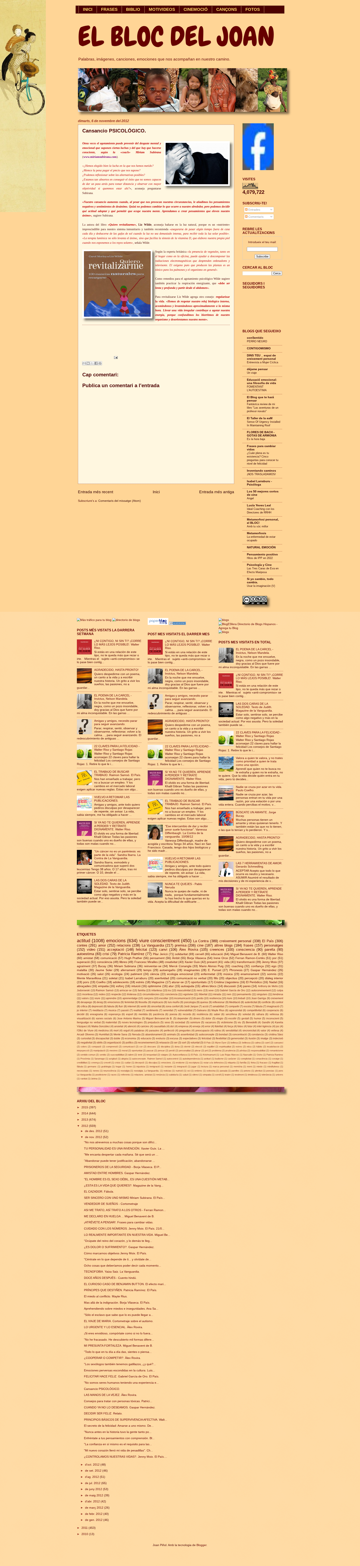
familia (141, 990)
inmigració (155, 1066)
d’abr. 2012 (93, 1501)
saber (217, 1014)
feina (253, 1062)
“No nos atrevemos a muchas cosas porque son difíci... (120, 1142)
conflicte (266, 1002)
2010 (85, 1534)
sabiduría (173, 1074)
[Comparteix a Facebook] (96, 363)
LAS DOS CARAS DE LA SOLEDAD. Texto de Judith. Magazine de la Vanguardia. (112, 884)
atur (171, 986)
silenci (195, 1074)
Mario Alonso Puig (211, 966)
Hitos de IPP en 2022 (260, 558)
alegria (124, 1058)
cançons (148, 998)
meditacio (98, 1010)
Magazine (157, 982)
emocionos (114, 1002)
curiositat (86, 1038)
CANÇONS (226, 9)
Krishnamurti (209, 1054)
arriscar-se (126, 990)
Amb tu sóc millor (257, 526)
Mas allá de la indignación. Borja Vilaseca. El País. (117, 1302)
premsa (180, 945)
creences (217, 950)
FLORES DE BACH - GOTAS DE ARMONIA (261, 434)
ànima (94, 1078)
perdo (200, 998)
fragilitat (276, 1062)
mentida (143, 1014)
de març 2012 (94, 1507)
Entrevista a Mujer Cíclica (262, 362)
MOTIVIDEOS (162, 9)
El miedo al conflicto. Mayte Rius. (106, 1296)
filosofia (143, 1002)
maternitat (111, 1022)
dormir (187, 1046)
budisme (219, 1058)
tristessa (131, 994)
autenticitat (251, 1002)
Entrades (254, 209)
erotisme (180, 1062)
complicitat (246, 1058)
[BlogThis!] (88, 363)
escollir (232, 1018)
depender (182, 1018)
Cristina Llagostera (226, 982)
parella (270, 950)
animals (171, 1034)
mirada (217, 994)
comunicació (108, 958)
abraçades (84, 986)
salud (185, 1074)
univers (279, 1074)
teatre (228, 1074)
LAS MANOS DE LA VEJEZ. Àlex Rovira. (110, 1395)
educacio (146, 1038)
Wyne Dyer (220, 1042)
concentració (239, 1034)
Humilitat (104, 1034)
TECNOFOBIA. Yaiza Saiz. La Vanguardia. (112, 1271)
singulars (262, 994)
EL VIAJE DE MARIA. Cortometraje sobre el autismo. (118, 1321)
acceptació (115, 950)
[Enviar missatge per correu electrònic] (115, 357)
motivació (83, 974)
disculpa (153, 1062)
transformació (246, 962)
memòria (238, 1066)
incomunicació (182, 998)
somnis (271, 974)
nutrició (179, 1070)
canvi (163, 950)
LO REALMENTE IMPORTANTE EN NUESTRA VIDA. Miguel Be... (127, 1234)
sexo (167, 1022)
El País (268, 941)
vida (227, 962)
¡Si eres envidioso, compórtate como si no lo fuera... (118, 1333)
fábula (258, 1006)
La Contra (201, 941)
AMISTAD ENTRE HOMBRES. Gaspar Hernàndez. (117, 1173)
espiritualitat (225, 1046)
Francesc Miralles (146, 962)
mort (116, 1030)
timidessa (253, 1074)
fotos (240, 1026)
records (187, 1014)
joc (277, 1026)
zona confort (173, 1006)
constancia (257, 1034)
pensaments (244, 994)
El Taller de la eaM (259, 418)
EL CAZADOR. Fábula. (99, 1191)
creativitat (171, 962)
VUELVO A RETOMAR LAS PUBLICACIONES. (112, 799)
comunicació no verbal (191, 978)
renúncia (160, 1074)
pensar (161, 1050)
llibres (123, 962)
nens (199, 990)
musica (112, 1010)
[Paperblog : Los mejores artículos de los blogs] (158, 623)
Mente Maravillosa (89, 978)
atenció (132, 1026)
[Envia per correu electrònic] (84, 363)
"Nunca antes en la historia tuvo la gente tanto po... (117, 1432)
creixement (277, 998)
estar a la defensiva (214, 1062)
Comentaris (256, 216)
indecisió (278, 1038)
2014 (85, 1113)
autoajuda (187, 986)
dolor (208, 1018)
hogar (118, 1066)
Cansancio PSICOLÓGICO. (102, 1388)
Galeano (202, 1010)
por (274, 958)
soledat (246, 1014)
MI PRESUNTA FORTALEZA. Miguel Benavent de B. (118, 1345)
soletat (113, 978)
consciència (104, 962)
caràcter (232, 1058)
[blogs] (224, 632)
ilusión (252, 1038)
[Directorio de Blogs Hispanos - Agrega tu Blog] (251, 628)
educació (217, 954)
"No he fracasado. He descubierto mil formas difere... (119, 1339)
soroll (218, 1074)
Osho (259, 1054)
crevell (107, 1062)
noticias (167, 1070)
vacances (210, 1022)
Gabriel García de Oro (232, 990)
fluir (121, 1006)
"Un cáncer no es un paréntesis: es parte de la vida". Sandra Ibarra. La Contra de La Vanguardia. (117, 855)
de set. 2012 (93, 1470)
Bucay (102, 966)
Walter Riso (275, 954)
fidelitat (219, 1026)
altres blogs (223, 945)
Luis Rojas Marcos (229, 1054)
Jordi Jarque (191, 1006)
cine (200, 945)
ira (169, 990)
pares (247, 986)
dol (172, 1026)
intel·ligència (264, 1026)
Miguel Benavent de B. (245, 954)
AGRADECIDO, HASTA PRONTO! (116, 669)
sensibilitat (232, 1030)
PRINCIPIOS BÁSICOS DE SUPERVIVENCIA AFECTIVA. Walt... (125, 1419)
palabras (139, 1030)
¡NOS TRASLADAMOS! (261, 474)
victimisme (227, 1022)
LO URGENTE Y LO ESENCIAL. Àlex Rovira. (113, 1327)
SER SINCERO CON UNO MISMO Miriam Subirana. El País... (124, 1197)
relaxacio (164, 1042)
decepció (139, 1062)
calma (258, 1042)
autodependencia (191, 1058)
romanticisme (276, 1050)
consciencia (245, 950)
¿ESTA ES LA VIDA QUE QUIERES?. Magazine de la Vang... (123, 1185)
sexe (211, 990)
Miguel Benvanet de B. (159, 1018)
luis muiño (174, 1002)
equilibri (211, 1046)
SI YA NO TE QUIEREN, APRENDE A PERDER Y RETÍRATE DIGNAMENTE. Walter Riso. (117, 826)
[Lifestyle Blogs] (177, 623)
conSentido (255, 337)
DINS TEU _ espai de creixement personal (261, 357)
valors (85, 998)
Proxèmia (85, 1058)
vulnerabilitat (185, 1010)
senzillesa (231, 1014)
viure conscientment (159, 940)
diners (196, 1018)
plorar (198, 1050)
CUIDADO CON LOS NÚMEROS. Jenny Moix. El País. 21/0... (124, 1228)
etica (249, 1046)
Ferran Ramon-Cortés (250, 958)
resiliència (202, 1014)
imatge (264, 1038)
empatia (103, 986)
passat (149, 1050)
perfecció (169, 1030)
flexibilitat (221, 1038)
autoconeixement (261, 990)
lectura (204, 1066)
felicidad (206, 1038)
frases (248, 945)
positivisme (101, 1074)
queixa (204, 1002)
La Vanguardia (153, 945)
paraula (223, 1070)
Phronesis (235, 970)
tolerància (266, 1074)
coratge (276, 1058)
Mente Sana (121, 1034)
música (228, 974)
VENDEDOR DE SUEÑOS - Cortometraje (111, 1203)
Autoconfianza (179, 1054)
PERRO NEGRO (257, 341)
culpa (280, 990)
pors (86, 982)
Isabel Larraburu (136, 978)
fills (216, 978)
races (114, 1074)
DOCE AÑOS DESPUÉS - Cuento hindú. (110, 1277)
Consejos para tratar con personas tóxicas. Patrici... (118, 1401)
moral (125, 1050)
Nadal (273, 982)
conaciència (261, 1058)
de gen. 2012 (94, 1520)
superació (83, 962)
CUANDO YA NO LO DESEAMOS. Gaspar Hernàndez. (119, 1407)
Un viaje (252, 372)
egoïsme (188, 994)
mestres (113, 1050)
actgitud (113, 1058)
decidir (81, 1014)
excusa (174, 1038)
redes (102, 994)
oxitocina (210, 1070)
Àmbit (176, 958)
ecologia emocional (180, 974)
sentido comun (87, 1054)
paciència (158, 1014)
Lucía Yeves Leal (259, 505)
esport (129, 1014)
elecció (198, 1046)
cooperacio (272, 1010)
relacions (124, 945)
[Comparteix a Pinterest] (100, 363)
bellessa (246, 1042)
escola (247, 1006)
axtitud (207, 1058)
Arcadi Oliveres (85, 1034)
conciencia (171, 994)
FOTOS (252, 9)
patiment (136, 974)
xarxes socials (104, 1018)
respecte (116, 994)
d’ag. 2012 (92, 1476)
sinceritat (156, 1006)
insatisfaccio (273, 1046)
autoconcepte (206, 1034)
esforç (120, 986)
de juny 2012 (94, 1489)
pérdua (243, 1050)
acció (205, 1006)
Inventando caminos (261, 470)
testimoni (239, 1074)
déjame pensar (257, 369)
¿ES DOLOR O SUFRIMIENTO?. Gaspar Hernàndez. (119, 1247)
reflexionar (218, 1002)
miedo (259, 1066)
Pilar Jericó (160, 954)
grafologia (106, 1066)
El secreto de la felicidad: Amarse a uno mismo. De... (119, 1425)
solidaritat (181, 954)
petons (247, 1070)
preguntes (185, 1030)
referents (125, 1074)
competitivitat (254, 1010)
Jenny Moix (269, 962)
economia (130, 1038)
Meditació (234, 1002)
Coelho (101, 982)
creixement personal (235, 941)
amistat (88, 958)
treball (241, 998)
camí (267, 1042)
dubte (117, 1038)
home (129, 1066)
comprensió (112, 1046)
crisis (117, 1062)
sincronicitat (249, 1030)
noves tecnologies (132, 1022)
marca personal (221, 1066)
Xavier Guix (192, 962)
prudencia (230, 1050)
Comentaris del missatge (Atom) (119, 500)
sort (184, 1042)
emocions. (166, 1062)
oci (188, 1070)
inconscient (272, 1018)
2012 (85, 1125)
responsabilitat (258, 1050)
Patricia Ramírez (131, 954)
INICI (87, 9)
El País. (195, 1054)
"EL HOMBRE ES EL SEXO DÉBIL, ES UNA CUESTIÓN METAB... (127, 1179)
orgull (126, 1030)
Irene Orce (221, 958)
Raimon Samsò (105, 990)
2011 (85, 1527)
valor (263, 1030)
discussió (230, 986)
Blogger (201, 1545)
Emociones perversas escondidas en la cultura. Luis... (119, 1370)
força (230, 1026)
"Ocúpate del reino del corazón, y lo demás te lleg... (118, 1240)
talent (131, 1054)
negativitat (86, 1042)
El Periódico (254, 982)
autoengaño (167, 970)
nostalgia (125, 1070)
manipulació (99, 1050)
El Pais (207, 1042)
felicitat (141, 950)
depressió (97, 1006)
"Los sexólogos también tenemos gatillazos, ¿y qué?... (120, 1364)
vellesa (275, 1030)
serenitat (168, 1010)
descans (151, 1046)
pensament (157, 958)
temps (147, 970)
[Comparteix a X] (92, 363)
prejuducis (154, 1022)
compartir (234, 1006)
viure (97, 998)
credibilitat (82, 1062)
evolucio (160, 1038)
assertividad (187, 1034)
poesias (270, 1070)
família (243, 1062)
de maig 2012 (94, 1495)
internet (132, 1006)
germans (92, 1066)
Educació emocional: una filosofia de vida (262, 381)
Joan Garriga (258, 998)
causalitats (160, 1026)
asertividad (162, 978)
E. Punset (214, 970)
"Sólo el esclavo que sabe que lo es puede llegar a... (118, 1314)
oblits (100, 1042)
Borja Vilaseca (196, 958)
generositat (237, 1038)
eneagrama (96, 1014)
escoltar (163, 998)
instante (168, 1066)
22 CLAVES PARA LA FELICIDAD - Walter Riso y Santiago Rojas (117, 748)
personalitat (185, 1050)
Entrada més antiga (216, 492)
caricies (144, 1026)
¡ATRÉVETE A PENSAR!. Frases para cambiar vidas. (118, 1222)
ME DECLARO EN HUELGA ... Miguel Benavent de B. (119, 1216)
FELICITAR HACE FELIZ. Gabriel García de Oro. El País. (121, 1376)
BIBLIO (133, 9)
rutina (217, 1030)
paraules (154, 1030)
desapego (86, 1002)
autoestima (85, 954)
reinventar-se (152, 966)
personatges (273, 945)
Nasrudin (247, 1054)
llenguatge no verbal (89, 1022)
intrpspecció (83, 1050)
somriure (195, 1022)
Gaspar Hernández (263, 970)
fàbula (80, 1066)
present (212, 962)
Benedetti (251, 1022)
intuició (136, 986)
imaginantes (192, 970)
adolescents (121, 982)
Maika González (100, 1026)
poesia (173, 1014)
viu (239, 1022)
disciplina (165, 1046)
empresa (183, 1026)
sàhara (260, 1014)
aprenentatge (130, 998)
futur (250, 1026)
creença (95, 1062)
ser (176, 1042)
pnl (206, 1050)
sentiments (152, 1010)
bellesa (234, 1042)
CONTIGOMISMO (259, 348)
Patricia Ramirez (274, 1054)
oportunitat (137, 1050)
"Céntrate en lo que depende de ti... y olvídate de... (117, 1259)
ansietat (118, 1026)
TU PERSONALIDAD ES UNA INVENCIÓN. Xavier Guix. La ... (124, 1148)
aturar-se (178, 982)
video (91, 950)
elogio (219, 1018)
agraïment (83, 966)
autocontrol (172, 1058)
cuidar (128, 1062)
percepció (251, 978)
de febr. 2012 (94, 1513)
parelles (235, 1070)
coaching (237, 966)
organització (114, 1042)
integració (182, 1066)
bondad (223, 1034)
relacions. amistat (143, 1074)
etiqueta (232, 1062)
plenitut (258, 1070)
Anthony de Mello (268, 986)
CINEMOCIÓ (196, 9)
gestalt (245, 1018)
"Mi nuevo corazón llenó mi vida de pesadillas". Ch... (118, 1450)
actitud (83, 940)
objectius (231, 978)
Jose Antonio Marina (129, 1018)
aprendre (111, 998)
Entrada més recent (95, 492)
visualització (84, 1018)
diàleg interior (274, 978)
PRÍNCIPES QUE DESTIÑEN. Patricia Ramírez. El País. (120, 1290)
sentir (143, 1006)
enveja (196, 1026)
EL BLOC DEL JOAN (176, 36)
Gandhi (266, 1022)
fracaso (264, 1062)
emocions (116, 940)
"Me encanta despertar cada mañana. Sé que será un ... (121, 1154)
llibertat (203, 994)
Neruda (136, 1034)
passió (125, 1010)
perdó (172, 1050)
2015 (85, 1107)
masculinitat (184, 990)
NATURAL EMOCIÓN (261, 547)
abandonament (153, 1034)
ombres (198, 1070)
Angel (250, 498)
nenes (96, 1070)
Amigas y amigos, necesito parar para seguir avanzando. (115, 722)
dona (177, 1046)
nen (229, 994)
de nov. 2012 (94, 1137)
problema (216, 1050)
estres (239, 1046)
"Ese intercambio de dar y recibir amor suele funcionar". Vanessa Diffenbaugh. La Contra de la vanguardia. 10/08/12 (186, 831)
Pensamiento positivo (262, 554)
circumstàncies (150, 994)
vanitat (83, 1078)
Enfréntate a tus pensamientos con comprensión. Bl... (119, 1438)
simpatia (207, 1074)
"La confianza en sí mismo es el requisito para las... (118, 1444)
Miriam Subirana (125, 966)
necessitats (83, 1070)
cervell (199, 954)
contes (82, 945)
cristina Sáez (276, 1034)
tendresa (278, 994)
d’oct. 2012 (92, 1464)
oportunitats (199, 982)
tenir (140, 1054)
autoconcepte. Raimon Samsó (147, 1058)
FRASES (109, 9)
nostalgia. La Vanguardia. (146, 1070)
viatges (164, 1054)
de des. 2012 (94, 1131)
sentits (103, 1054)
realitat (137, 1010)
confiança (257, 966)
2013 (85, 1119)
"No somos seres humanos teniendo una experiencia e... (121, 1382)
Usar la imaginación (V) (261, 585)
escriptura (194, 1062)
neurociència (109, 1070)
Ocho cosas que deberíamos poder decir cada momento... (122, 1265)
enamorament (250, 974)
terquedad (151, 1054)
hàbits (259, 1046)
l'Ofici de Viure (85, 1030)
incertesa (87, 994)
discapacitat (102, 1038)
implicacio (157, 1002)
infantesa (156, 990)
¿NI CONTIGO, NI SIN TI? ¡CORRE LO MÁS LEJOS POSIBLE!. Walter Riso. (117, 644)
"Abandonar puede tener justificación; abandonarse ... (119, 1160)
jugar (193, 1066)
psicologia (190, 1002)
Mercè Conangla (180, 966)
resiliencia (215, 998)
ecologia (116, 974)
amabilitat (218, 1006)
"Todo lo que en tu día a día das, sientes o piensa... (118, 1351)
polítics (130, 1042)
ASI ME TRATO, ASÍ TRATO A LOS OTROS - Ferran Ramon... (125, 1210)
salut (100, 974)
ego (273, 966)
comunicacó (128, 1046)
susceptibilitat (117, 1054)
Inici (156, 492)
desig (100, 1002)
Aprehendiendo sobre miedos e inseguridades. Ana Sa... (121, 1308)
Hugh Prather (133, 958)
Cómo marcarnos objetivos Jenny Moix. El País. (115, 1253)
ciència (154, 974)
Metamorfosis (256, 533)
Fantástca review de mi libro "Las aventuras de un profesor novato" (262, 408)
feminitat (129, 1002)
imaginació (273, 1006)
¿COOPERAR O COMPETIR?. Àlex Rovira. (112, 1358)
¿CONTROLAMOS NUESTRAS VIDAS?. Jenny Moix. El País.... (125, 1456)
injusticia (140, 1066)
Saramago (99, 1058)
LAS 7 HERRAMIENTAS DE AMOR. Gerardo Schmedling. (259, 865)
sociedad (180, 1022)
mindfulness (273, 1066)
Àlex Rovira (188, 950)
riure (229, 998)
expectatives (190, 1038)
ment (249, 1066)
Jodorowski (83, 990)
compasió (96, 1046)
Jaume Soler (103, 970)
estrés (140, 982)
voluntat (195, 1042)
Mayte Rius (217, 1010)
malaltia (82, 970)
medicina (103, 1030)
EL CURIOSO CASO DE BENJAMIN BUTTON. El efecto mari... (125, 1284)
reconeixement (146, 1042)
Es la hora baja (256, 439)
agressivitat (235, 1010)
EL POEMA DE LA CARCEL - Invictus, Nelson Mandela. (113, 697)
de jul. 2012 (93, 1483)
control (279, 1002)
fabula (110, 1006)
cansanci (278, 1042)
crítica (84, 1006)
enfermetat (208, 974)
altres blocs (208, 986)
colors (84, 1046)
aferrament (128, 970)
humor (257, 1018)
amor (102, 945)
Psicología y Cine (259, 564)
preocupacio (202, 1030)
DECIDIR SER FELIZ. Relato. (103, 1413)
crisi (105, 954)
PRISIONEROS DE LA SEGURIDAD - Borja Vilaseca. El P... (122, 1167)
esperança (115, 1014)
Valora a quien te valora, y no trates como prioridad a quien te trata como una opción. (259, 761)
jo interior (82, 1010)
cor (141, 1046)
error (207, 1026)
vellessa (274, 1014)
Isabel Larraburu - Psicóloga (259, 483)
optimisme (154, 986)
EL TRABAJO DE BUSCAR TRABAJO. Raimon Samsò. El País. (117, 773)
